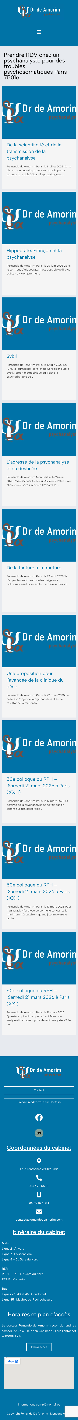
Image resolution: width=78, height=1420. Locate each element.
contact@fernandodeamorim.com (39, 1219)
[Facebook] (39, 1117)
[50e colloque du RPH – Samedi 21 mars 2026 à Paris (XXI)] (39, 958)
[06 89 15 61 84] (39, 1194)
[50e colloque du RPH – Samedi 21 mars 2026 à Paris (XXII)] (39, 852)
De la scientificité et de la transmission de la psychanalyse (34, 151)
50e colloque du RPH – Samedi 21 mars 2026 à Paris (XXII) (38, 891)
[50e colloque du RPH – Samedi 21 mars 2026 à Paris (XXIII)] (39, 746)
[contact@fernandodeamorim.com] (39, 1211)
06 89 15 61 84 (39, 1203)
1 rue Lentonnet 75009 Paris (39, 1169)
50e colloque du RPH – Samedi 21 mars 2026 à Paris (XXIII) (38, 785)
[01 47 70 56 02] (39, 1178)
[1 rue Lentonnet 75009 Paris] (39, 1161)
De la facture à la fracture (34, 567)
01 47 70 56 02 (39, 1186)
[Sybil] (39, 323)
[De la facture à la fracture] (39, 535)
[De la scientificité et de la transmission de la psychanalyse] (39, 112)
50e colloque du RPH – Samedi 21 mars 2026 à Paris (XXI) (38, 997)
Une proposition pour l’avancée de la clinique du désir (35, 679)
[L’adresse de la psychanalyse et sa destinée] (39, 429)
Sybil (12, 356)
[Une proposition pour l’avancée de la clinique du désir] (39, 641)
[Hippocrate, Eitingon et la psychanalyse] (39, 218)
